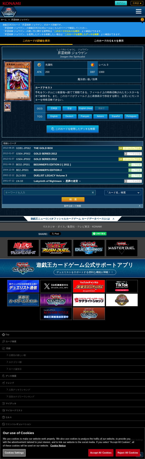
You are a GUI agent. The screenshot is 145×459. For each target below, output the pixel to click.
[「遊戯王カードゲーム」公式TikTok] (122, 286)
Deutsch (69, 116)
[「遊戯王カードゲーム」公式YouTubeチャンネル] (89, 286)
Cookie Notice (58, 445)
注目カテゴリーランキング (21, 396)
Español (116, 116)
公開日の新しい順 (17, 355)
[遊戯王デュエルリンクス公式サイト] (89, 247)
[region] (72, 443)
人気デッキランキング (19, 389)
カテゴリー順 (15, 362)
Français (85, 116)
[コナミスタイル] (56, 313)
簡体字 (101, 108)
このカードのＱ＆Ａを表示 (66, 31)
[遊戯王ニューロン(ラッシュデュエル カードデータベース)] (89, 313)
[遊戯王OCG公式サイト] (23, 247)
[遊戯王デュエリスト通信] (23, 286)
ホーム (4, 20)
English (54, 116)
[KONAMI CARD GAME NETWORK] (56, 300)
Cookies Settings (14, 452)
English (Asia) (85, 108)
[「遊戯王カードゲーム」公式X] (56, 286)
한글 (69, 108)
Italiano (100, 116)
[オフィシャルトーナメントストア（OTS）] (122, 300)
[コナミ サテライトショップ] (89, 300)
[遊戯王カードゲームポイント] (23, 300)
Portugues (131, 116)
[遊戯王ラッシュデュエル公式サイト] (56, 247)
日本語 (54, 108)
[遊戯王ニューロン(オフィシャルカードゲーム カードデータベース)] (9, 11)
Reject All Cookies (128, 452)
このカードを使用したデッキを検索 (82, 34)
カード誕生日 (15, 369)
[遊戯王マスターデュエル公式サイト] (122, 247)
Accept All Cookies (100, 452)
